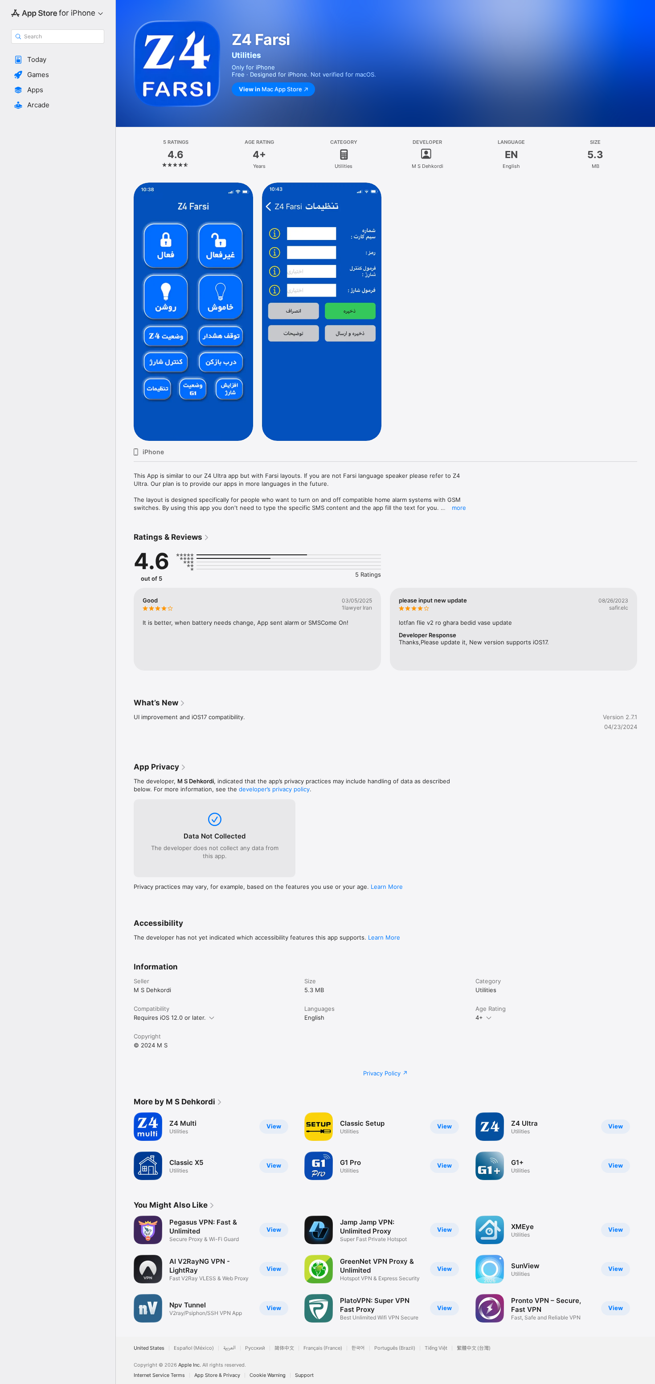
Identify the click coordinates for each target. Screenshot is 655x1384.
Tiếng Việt (436, 1348)
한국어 (358, 1348)
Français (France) (322, 1348)
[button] (58, 59)
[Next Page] (646, 629)
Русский (255, 1348)
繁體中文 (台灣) (474, 1348)
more (459, 507)
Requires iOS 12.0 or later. (170, 1017)
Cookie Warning (268, 1375)
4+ (479, 1017)
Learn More (387, 886)
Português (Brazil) (394, 1348)
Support (304, 1375)
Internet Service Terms (159, 1375)
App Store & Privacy (217, 1375)
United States (149, 1348)
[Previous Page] (125, 629)
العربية (229, 1348)
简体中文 (284, 1348)
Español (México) (194, 1348)
